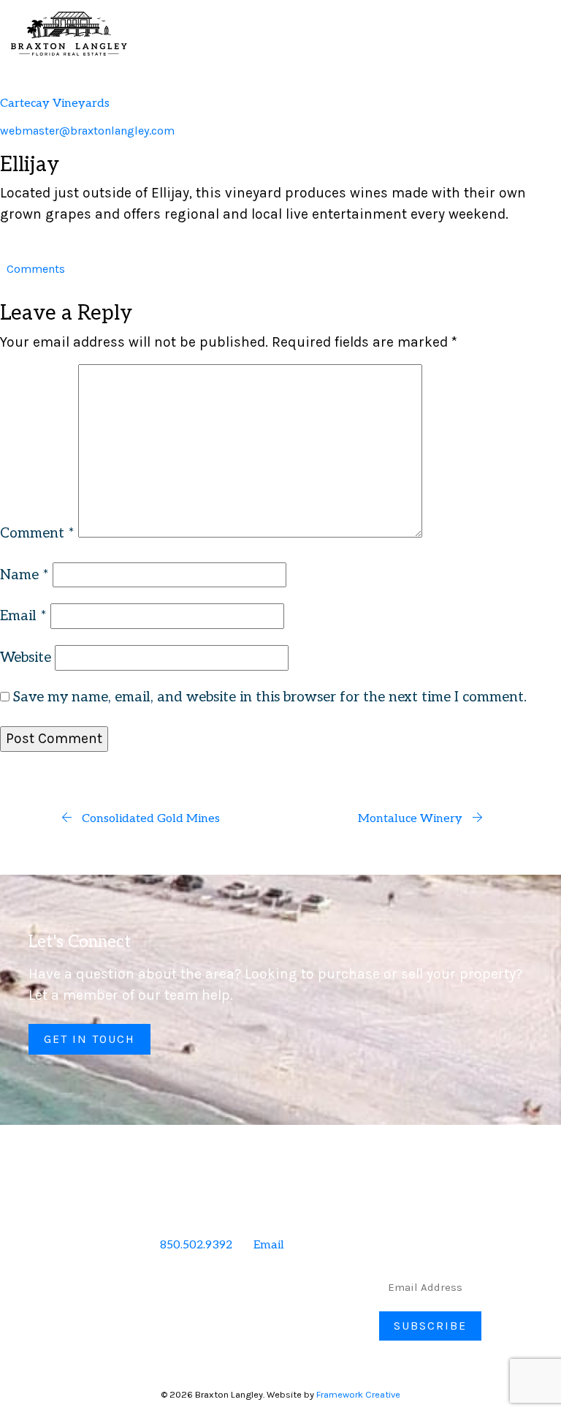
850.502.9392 (196, 1245)
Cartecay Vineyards (55, 103)
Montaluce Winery (411, 819)
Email (23, 616)
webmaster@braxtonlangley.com (87, 130)
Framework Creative (358, 1394)
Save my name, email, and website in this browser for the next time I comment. (270, 697)
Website (25, 657)
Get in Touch (89, 1039)
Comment (37, 533)
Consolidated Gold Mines (149, 819)
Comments (36, 269)
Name (24, 575)
